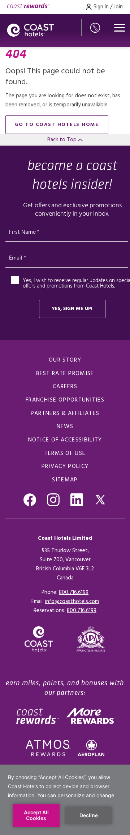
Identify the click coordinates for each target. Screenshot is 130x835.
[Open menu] (119, 28)
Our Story (65, 360)
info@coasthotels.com (72, 601)
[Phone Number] (95, 27)
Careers (65, 386)
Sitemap (65, 480)
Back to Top (62, 139)
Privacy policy (65, 466)
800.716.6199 (73, 592)
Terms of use (65, 453)
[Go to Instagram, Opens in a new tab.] (53, 499)
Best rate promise (65, 373)
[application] (65, 800)
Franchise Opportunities (65, 400)
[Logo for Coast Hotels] (30, 30)
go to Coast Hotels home (57, 125)
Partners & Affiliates (65, 413)
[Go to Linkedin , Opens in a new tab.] (76, 499)
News (65, 426)
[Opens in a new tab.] (91, 639)
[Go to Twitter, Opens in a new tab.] (100, 499)
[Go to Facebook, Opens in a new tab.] (29, 499)
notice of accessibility (65, 440)
